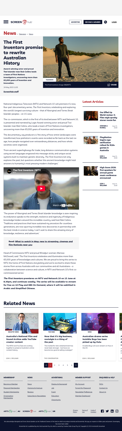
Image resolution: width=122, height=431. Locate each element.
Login (114, 22)
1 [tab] (50, 365)
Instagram (116, 411)
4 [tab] (63, 365)
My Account (79, 384)
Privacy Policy (75, 411)
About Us (102, 392)
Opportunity (56, 400)
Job (52, 388)
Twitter (107, 411)
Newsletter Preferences (83, 392)
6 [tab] (71, 365)
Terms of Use (85, 411)
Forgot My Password (83, 388)
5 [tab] (67, 365)
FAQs (101, 384)
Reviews (30, 392)
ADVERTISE (75, 22)
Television (22, 34)
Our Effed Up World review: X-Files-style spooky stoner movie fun (108, 116)
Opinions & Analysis (35, 388)
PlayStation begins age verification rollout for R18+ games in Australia (107, 144)
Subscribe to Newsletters (37, 396)
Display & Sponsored (59, 384)
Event (53, 392)
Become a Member (92, 22)
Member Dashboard (82, 396)
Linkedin (112, 411)
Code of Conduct (93, 411)
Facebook (102, 411)
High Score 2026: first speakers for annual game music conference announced (108, 172)
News (31, 34)
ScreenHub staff (11, 91)
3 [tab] (58, 365)
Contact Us (103, 388)
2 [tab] (54, 365)
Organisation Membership (8, 397)
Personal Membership (12, 388)
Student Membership (11, 392)
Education (55, 396)
